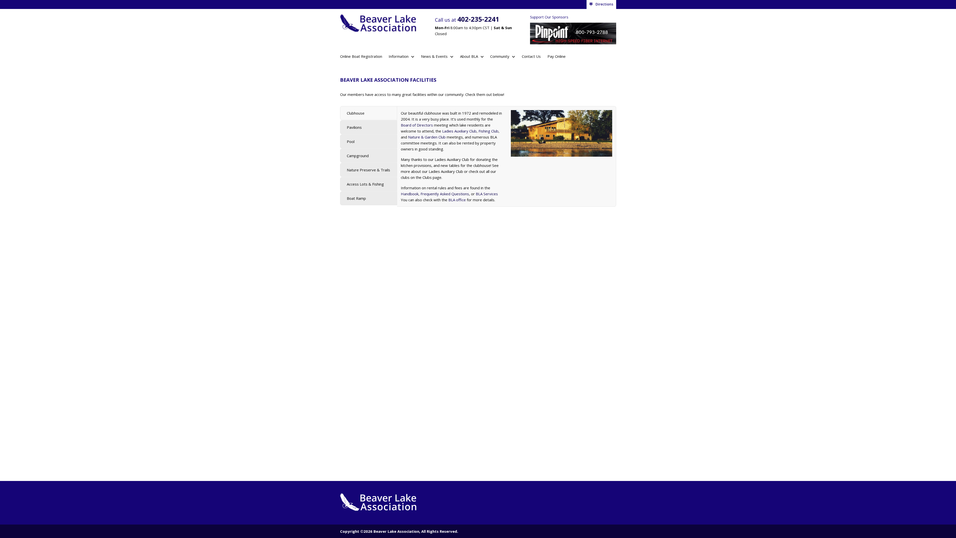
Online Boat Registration (361, 56)
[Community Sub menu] (513, 57)
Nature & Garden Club (427, 136)
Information (399, 56)
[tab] (368, 113)
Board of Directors (417, 125)
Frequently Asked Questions (444, 193)
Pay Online (556, 56)
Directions (604, 4)
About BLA (469, 56)
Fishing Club (488, 131)
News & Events (434, 56)
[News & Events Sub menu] (451, 57)
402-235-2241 (478, 19)
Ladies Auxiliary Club (459, 131)
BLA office (457, 199)
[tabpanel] (506, 156)
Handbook (409, 193)
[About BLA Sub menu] (482, 57)
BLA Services (487, 193)
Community (499, 56)
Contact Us (531, 56)
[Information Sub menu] (412, 57)
